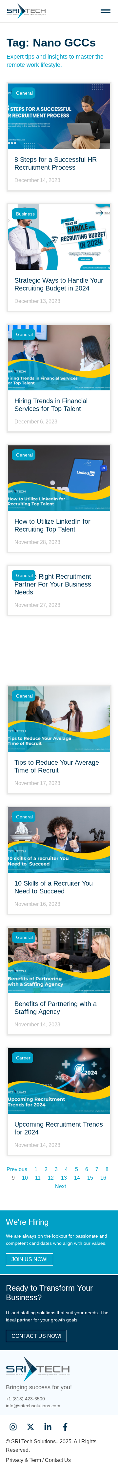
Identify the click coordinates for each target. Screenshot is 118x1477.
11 (38, 1178)
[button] (105, 11)
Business (25, 213)
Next (60, 1186)
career (23, 1057)
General (24, 93)
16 (103, 1178)
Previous (17, 1169)
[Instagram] (13, 1427)
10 (25, 1178)
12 (51, 1178)
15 (90, 1178)
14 (77, 1178)
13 (64, 1178)
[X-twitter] (30, 1427)
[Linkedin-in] (48, 1427)
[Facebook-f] (65, 1427)
